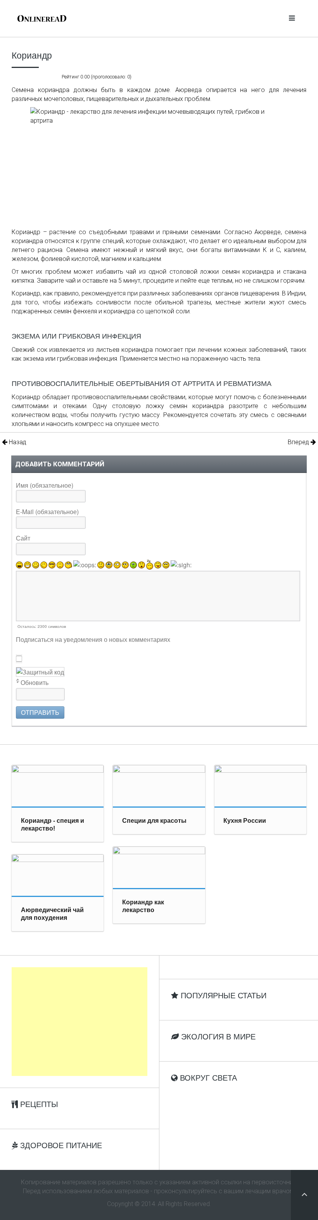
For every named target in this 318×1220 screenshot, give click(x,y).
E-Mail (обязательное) (47, 511)
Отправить (40, 712)
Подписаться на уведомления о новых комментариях (93, 639)
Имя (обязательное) (44, 485)
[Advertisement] (79, 1021)
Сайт (23, 538)
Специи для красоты (154, 820)
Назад (16, 442)
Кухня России (244, 820)
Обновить (34, 682)
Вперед (299, 442)
